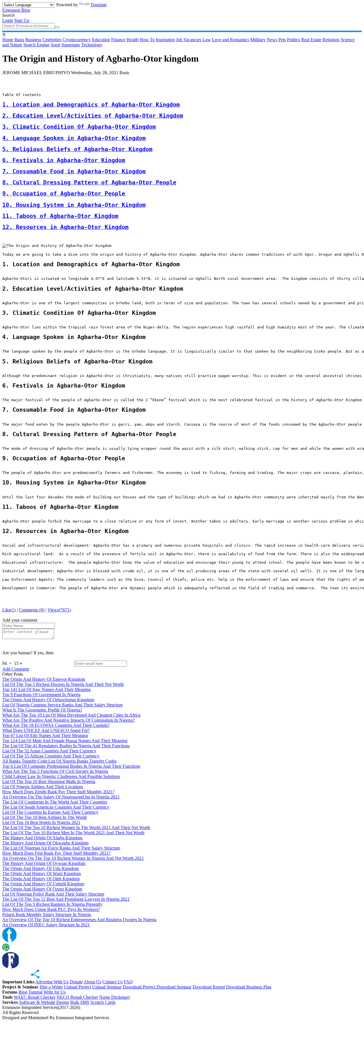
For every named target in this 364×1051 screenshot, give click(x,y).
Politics (293, 39)
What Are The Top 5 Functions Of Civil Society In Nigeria (55, 771)
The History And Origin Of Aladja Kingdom (42, 837)
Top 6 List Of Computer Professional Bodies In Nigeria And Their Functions (71, 766)
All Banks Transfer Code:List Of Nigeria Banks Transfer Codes (59, 761)
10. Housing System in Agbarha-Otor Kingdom (74, 205)
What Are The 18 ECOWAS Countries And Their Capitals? (55, 725)
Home (7, 39)
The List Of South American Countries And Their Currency (55, 807)
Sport (55, 44)
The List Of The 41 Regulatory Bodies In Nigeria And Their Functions (66, 745)
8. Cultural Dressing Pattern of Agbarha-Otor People (89, 182)
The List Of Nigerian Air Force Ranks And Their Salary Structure (61, 848)
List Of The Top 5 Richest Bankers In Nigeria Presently (52, 904)
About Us (92, 981)
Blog (22, 992)
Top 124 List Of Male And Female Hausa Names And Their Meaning (64, 740)
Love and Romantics (230, 39)
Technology (91, 44)
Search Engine (36, 44)
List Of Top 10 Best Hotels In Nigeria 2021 (41, 822)
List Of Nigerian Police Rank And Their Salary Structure (53, 894)
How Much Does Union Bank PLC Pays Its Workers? (51, 909)
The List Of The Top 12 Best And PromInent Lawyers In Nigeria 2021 (66, 899)
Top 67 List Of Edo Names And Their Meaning (45, 735)
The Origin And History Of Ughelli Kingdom (43, 883)
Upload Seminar (106, 987)
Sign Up (21, 20)
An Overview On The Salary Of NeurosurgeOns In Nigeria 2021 (61, 796)
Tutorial (35, 992)
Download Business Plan (248, 987)
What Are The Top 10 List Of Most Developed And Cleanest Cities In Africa (71, 715)
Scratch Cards (102, 1002)
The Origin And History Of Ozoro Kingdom (42, 888)
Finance (118, 39)
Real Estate (311, 39)
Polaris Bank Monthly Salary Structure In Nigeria (46, 914)
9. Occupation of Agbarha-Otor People (63, 193)
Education (101, 39)
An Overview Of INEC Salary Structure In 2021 (46, 924)
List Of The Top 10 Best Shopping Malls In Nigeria (48, 781)
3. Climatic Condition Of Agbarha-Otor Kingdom (79, 127)
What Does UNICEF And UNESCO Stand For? (46, 730)
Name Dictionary (114, 997)
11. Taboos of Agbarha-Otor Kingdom (60, 216)
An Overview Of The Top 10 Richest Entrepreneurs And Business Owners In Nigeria (79, 919)
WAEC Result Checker (34, 997)
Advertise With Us (52, 981)
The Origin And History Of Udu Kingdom (40, 868)
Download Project (139, 987)
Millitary (258, 39)
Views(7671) (59, 609)
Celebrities (51, 39)
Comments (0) (31, 609)
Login (7, 20)
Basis (19, 39)
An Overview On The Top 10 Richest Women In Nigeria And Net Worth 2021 (73, 858)
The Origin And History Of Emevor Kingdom (43, 679)
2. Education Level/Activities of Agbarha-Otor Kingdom (92, 116)
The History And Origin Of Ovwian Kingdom (43, 863)
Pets (282, 39)
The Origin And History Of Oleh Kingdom (41, 878)
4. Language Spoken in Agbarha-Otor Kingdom (74, 138)
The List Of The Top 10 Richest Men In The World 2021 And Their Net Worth (73, 832)
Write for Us (55, 992)
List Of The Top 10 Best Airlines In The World (44, 817)
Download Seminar (173, 987)
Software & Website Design (44, 1002)
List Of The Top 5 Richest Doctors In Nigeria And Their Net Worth (63, 684)
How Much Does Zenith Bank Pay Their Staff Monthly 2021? (58, 791)
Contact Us (112, 981)
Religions (331, 39)
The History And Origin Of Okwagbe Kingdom (45, 842)
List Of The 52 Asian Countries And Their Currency (49, 750)
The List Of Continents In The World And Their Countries (54, 802)
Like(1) (9, 609)
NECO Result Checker (77, 997)
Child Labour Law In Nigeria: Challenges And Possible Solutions (61, 776)
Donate (76, 981)
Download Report (209, 987)
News (272, 39)
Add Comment (15, 669)
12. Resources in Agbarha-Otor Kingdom (65, 227)
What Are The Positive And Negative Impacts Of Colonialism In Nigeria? (68, 720)
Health (132, 39)
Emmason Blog (16, 10)
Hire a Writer (51, 987)
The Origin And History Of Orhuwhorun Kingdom (48, 699)
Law (206, 39)
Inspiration (165, 39)
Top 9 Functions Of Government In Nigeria (41, 694)
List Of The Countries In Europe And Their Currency (50, 812)
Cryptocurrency (77, 39)
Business (33, 39)
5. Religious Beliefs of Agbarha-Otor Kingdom (77, 149)
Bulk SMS (79, 1002)
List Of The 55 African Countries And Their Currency (51, 756)
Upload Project (77, 987)
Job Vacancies (188, 39)
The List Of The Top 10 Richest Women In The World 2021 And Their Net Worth (76, 827)
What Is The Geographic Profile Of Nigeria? (42, 709)
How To (147, 39)
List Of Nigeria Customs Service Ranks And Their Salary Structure (62, 704)
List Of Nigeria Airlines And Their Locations (42, 786)
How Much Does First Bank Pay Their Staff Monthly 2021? (56, 853)
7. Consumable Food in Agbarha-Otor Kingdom (74, 171)
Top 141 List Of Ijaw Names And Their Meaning (46, 689)
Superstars (70, 44)
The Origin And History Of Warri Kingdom (41, 873)
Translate (98, 4)
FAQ (128, 981)
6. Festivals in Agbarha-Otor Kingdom (63, 160)
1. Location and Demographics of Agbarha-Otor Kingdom (91, 104)
